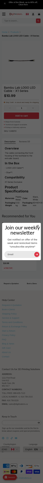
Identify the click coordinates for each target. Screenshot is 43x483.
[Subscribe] (36, 254)
